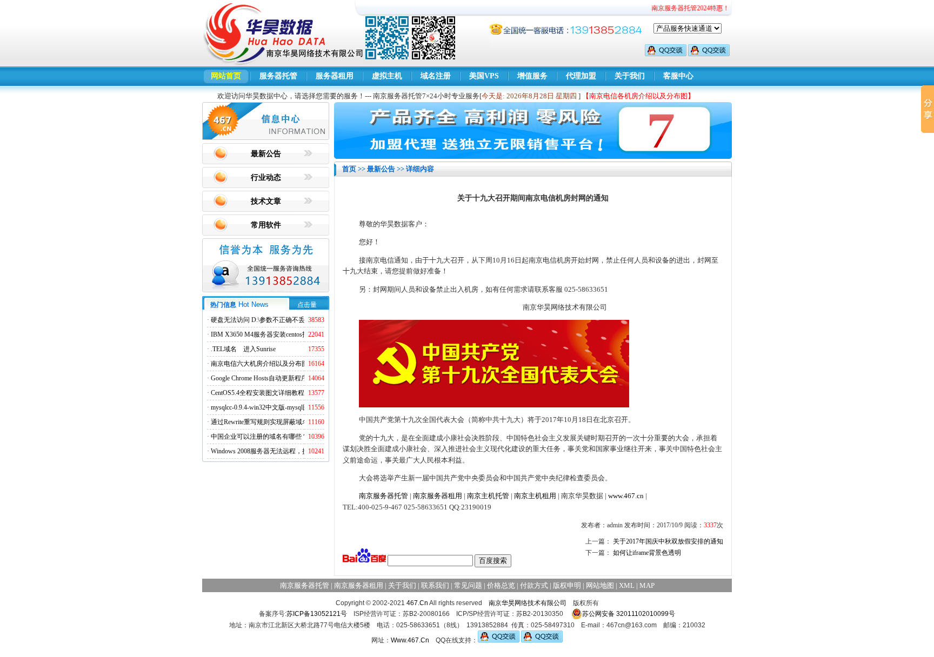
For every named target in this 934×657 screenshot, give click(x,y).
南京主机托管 (488, 496)
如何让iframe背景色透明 (647, 553)
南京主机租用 (535, 496)
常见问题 (468, 585)
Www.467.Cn (410, 640)
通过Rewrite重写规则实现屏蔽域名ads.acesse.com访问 (286, 422)
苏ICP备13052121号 (316, 614)
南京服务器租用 (437, 496)
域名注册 (436, 76)
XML (627, 585)
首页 (349, 169)
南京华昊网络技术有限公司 (527, 603)
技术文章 (266, 201)
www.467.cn (626, 496)
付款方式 (534, 585)
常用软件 (266, 225)
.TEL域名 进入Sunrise (243, 349)
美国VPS (484, 76)
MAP (647, 585)
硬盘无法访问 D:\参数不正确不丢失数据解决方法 (280, 320)
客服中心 (678, 76)
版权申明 (567, 585)
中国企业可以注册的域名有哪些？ (259, 436)
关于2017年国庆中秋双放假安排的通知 (668, 541)
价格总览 (501, 585)
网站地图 (600, 585)
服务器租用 (334, 76)
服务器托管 (278, 76)
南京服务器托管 (383, 496)
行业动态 (266, 177)
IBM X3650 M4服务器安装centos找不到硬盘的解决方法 (289, 334)
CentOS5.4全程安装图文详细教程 (257, 393)
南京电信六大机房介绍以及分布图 (259, 363)
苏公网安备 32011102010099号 (628, 614)
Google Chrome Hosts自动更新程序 (259, 378)
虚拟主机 (387, 76)
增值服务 (532, 76)
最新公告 (266, 154)
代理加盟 (581, 76)
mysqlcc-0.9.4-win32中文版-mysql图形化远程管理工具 (286, 407)
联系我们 (435, 585)
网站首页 (226, 76)
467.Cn (417, 603)
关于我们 (630, 76)
